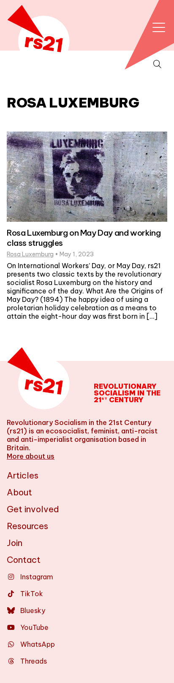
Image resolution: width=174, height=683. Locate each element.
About (19, 492)
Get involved (33, 509)
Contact (24, 559)
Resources (27, 526)
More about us (30, 456)
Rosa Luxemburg (30, 254)
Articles (22, 475)
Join (14, 543)
